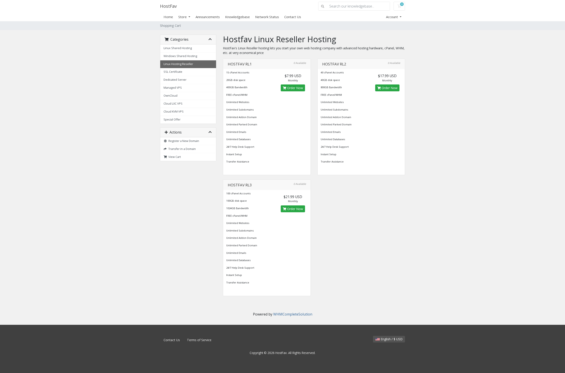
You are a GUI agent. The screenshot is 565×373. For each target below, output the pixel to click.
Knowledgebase (237, 17)
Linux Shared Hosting (178, 48)
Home (168, 17)
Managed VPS (173, 88)
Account (392, 17)
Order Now (294, 88)
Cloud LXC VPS (173, 103)
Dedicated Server (175, 80)
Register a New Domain (183, 141)
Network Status (267, 17)
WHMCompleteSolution (292, 314)
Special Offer (172, 119)
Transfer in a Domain (181, 149)
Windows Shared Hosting (180, 56)
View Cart (174, 157)
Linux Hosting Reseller (178, 64)
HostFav (168, 6)
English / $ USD (391, 339)
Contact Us (292, 17)
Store (183, 17)
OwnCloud (170, 96)
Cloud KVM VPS (174, 111)
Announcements (208, 17)
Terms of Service (199, 340)
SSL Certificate (173, 72)
